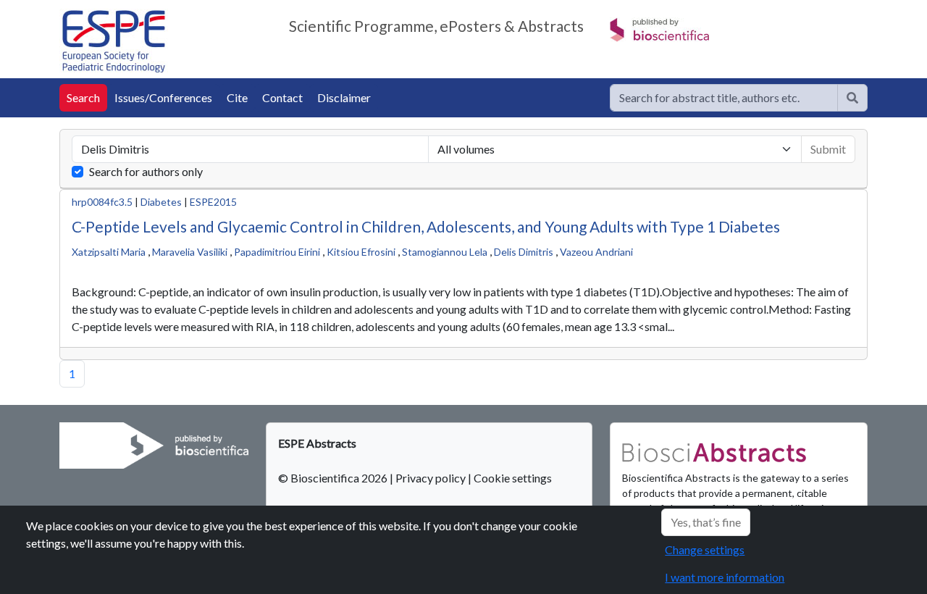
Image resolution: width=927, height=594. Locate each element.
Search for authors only (146, 171)
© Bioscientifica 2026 (334, 478)
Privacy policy (430, 478)
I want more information (724, 577)
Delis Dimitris (523, 252)
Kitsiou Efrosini (361, 252)
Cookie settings (513, 478)
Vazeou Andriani (596, 252)
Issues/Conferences (163, 97)
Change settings (704, 549)
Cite (237, 97)
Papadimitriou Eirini (277, 252)
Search (83, 97)
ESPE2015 (213, 202)
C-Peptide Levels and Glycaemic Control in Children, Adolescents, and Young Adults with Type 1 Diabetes (426, 226)
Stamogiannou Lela (444, 252)
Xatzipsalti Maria (109, 252)
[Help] (852, 98)
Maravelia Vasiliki (189, 252)
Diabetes (161, 202)
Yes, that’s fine (706, 522)
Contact (282, 97)
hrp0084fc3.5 (102, 202)
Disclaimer (344, 97)
